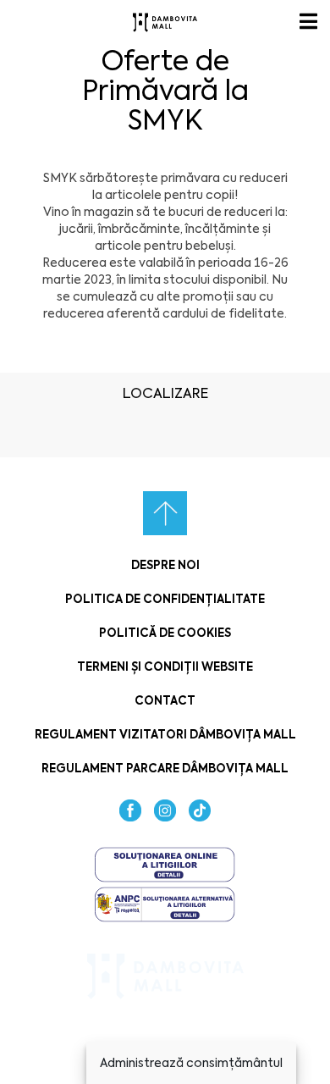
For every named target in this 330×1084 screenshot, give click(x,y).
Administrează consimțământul (191, 1062)
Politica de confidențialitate (165, 599)
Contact (165, 701)
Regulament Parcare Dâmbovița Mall (165, 768)
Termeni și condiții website (165, 667)
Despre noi (165, 565)
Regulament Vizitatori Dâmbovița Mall (165, 735)
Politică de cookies (165, 633)
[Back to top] (165, 513)
